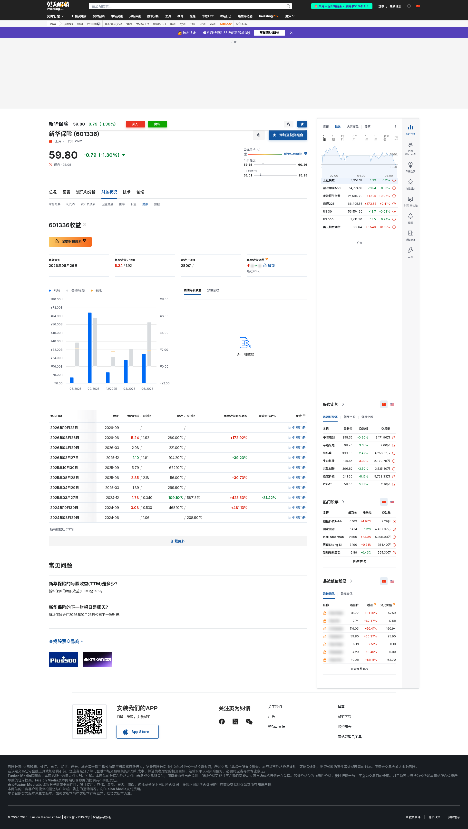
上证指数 (329, 180)
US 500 (328, 219)
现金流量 (107, 204)
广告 (271, 717)
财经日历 (226, 16)
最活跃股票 (330, 417)
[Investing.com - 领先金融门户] (58, 6)
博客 (341, 707)
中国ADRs (159, 24)
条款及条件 (413, 817)
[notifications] (409, 6)
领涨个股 (349, 417)
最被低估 (329, 593)
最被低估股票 (334, 581)
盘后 (129, 24)
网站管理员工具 (350, 737)
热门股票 (331, 501)
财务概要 (54, 204)
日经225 (328, 203)
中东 (193, 24)
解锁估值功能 (293, 154)
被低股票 (241, 24)
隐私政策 (434, 817)
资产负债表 (88, 204)
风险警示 (454, 817)
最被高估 (346, 593)
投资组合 (344, 727)
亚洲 (203, 24)
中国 (80, 24)
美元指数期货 (332, 227)
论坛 (140, 192)
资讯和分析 (86, 192)
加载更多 (178, 541)
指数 (338, 126)
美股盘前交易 (113, 24)
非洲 (213, 24)
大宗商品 (353, 126)
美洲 (173, 24)
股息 (133, 204)
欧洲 (183, 24)
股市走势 (331, 404)
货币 (326, 126)
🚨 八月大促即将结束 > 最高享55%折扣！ (342, 6)
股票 (53, 24)
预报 (157, 204)
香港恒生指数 (332, 196)
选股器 (68, 24)
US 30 (327, 211)
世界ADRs (142, 24)
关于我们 (275, 707)
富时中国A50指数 (334, 188)
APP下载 (344, 717)
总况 (53, 192)
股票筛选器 (245, 16)
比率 (122, 204)
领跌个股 (367, 417)
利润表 (70, 204)
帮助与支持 (276, 727)
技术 (127, 192)
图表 (66, 192)
